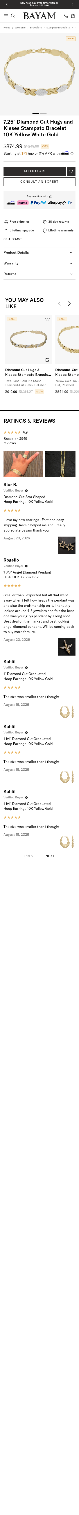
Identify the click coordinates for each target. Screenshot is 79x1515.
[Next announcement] (72, 4)
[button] (39, 200)
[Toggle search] (13, 15)
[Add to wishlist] (71, 171)
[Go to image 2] (43, 113)
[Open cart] (72, 15)
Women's (20, 27)
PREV (29, 856)
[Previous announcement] (6, 4)
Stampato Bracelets (58, 27)
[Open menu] (6, 15)
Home (7, 27)
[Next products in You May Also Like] (69, 303)
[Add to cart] (47, 359)
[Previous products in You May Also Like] (60, 303)
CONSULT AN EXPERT (39, 181)
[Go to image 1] (35, 113)
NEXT (50, 856)
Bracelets (36, 27)
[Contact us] (65, 15)
